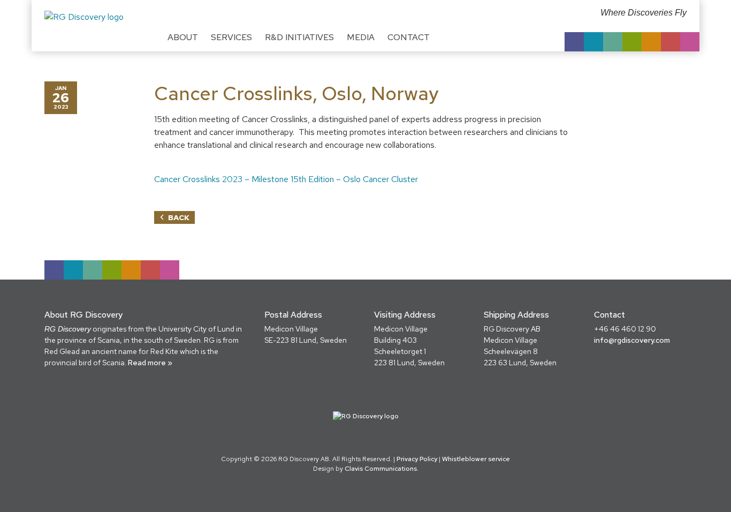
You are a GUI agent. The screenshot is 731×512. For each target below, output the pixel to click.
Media (361, 37)
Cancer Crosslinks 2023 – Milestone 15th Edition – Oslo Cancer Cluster (286, 179)
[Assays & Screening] (651, 41)
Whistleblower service (476, 459)
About (182, 37)
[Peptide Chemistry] (632, 41)
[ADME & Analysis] (689, 41)
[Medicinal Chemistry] (574, 41)
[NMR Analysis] (670, 41)
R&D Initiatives (299, 37)
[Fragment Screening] (593, 41)
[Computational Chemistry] (612, 41)
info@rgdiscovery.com (632, 340)
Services (231, 37)
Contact (408, 37)
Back (178, 217)
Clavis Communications (381, 468)
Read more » (150, 362)
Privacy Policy (417, 459)
